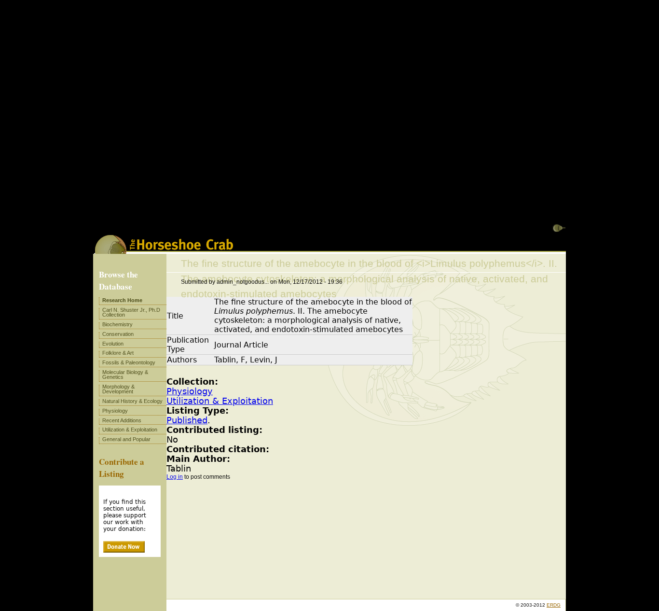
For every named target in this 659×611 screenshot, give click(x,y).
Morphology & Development (118, 389)
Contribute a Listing (121, 468)
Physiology (189, 391)
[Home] (164, 250)
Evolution (113, 344)
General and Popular (126, 439)
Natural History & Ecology (132, 401)
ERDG (554, 605)
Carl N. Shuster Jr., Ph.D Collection (131, 312)
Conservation (118, 334)
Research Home (122, 300)
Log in (174, 476)
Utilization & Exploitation (219, 401)
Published (186, 420)
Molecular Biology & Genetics (125, 374)
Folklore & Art (118, 353)
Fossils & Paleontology (128, 362)
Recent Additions (121, 420)
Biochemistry (117, 324)
